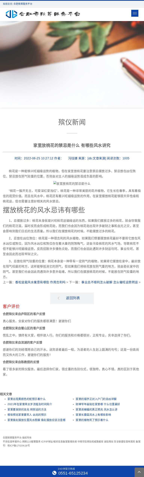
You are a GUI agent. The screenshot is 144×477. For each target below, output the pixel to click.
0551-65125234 (72, 473)
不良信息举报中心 (12, 441)
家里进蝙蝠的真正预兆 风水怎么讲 (96, 409)
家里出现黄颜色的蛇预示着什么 (27, 398)
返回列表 (73, 298)
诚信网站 (108, 441)
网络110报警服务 (31, 441)
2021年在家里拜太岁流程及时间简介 (30, 404)
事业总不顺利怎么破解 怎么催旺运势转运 (109, 282)
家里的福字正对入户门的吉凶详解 (96, 398)
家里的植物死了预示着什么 (92, 419)
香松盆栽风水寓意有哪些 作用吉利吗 (40, 282)
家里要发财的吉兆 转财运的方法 (27, 409)
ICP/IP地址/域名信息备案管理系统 (59, 441)
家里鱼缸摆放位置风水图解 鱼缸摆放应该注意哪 (36, 419)
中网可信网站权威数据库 (91, 441)
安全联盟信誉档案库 (124, 441)
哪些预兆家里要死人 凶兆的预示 (27, 414)
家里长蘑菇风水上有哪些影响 (93, 414)
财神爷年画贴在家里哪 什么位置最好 (98, 404)
